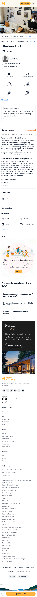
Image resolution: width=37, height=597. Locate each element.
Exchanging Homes (8, 516)
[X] (18, 390)
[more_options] (3, 594)
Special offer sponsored (9, 530)
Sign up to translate (30, 130)
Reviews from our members (10, 487)
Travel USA (5, 498)
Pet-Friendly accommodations (11, 503)
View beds (4, 100)
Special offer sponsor (8, 514)
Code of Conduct (18, 567)
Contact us (5, 461)
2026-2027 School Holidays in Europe (13, 559)
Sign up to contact (21, 594)
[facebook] (3, 390)
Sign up (18, 271)
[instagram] (7, 390)
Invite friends (6, 446)
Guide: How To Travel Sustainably (12, 470)
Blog (3, 416)
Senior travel (6, 553)
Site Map (28, 571)
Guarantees (5, 444)
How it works (6, 537)
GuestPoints (5, 438)
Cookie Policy (10, 571)
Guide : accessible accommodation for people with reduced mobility (17, 481)
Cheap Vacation (7, 501)
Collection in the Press (8, 519)
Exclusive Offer (6, 543)
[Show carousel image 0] (18, 20)
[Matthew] (5, 59)
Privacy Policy (30, 567)
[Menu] (33, 3)
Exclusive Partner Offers (9, 535)
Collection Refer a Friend (9, 522)
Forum (4, 458)
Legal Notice (20, 571)
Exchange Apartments (9, 508)
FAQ (3, 455)
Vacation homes (7, 511)
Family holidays (6, 551)
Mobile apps (6, 419)
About (4, 411)
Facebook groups (7, 495)
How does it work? (7, 436)
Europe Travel (6, 506)
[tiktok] (11, 390)
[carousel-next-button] (33, 20)
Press (4, 424)
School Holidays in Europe (10, 485)
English (30, 134)
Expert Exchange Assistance (10, 532)
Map (30, 36)
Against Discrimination (9, 490)
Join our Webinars (7, 478)
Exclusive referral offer (9, 472)
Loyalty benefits (7, 561)
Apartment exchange (8, 556)
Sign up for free (25, 3)
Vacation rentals (7, 475)
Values (4, 433)
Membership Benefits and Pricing (12, 527)
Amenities (23, 36)
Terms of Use (7, 567)
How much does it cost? (9, 441)
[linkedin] (15, 390)
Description (14, 36)
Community (5, 422)
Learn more (7, 119)
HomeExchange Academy (10, 493)
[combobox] (12, 576)
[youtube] (22, 390)
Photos (5, 36)
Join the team (6, 414)
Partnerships (6, 548)
